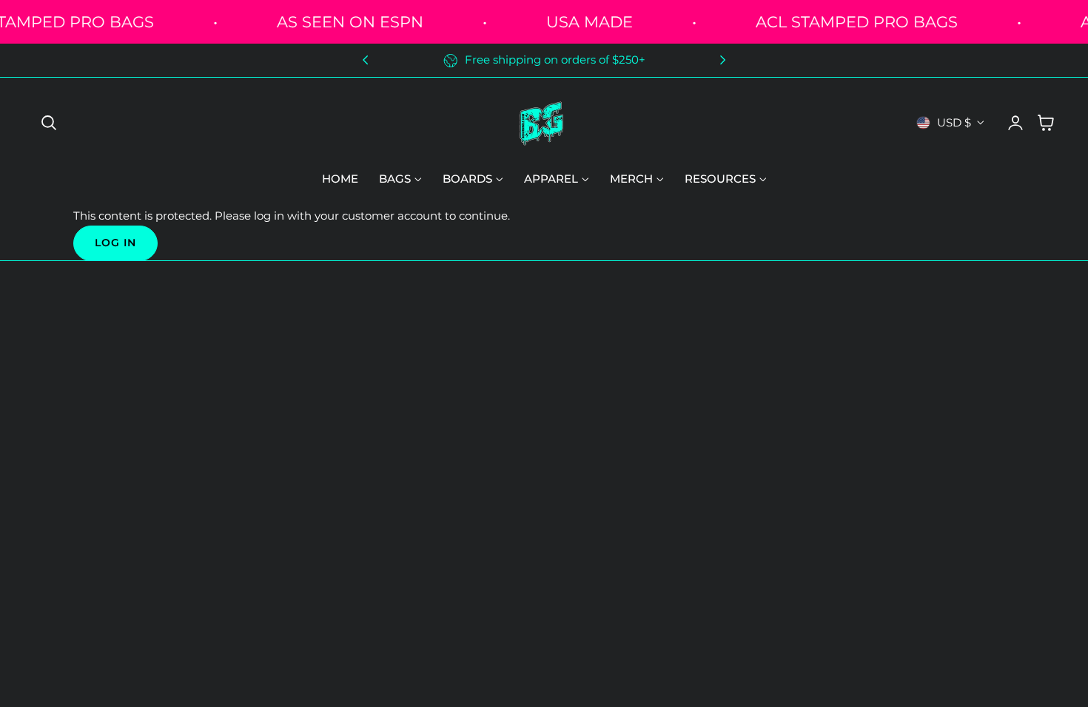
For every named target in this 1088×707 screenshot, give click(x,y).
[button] (49, 122)
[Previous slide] (365, 60)
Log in (115, 242)
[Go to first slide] (723, 60)
